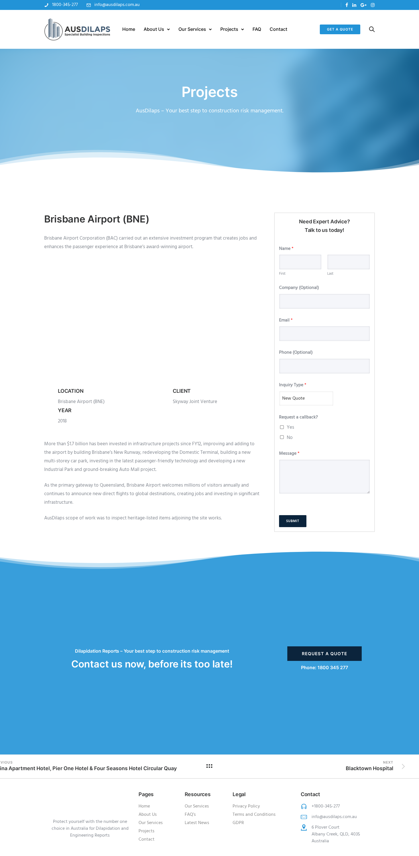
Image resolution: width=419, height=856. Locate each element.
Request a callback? (298, 417)
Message (289, 454)
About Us (154, 29)
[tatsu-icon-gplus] (364, 5)
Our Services (192, 29)
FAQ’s (190, 814)
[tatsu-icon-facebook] (346, 5)
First (282, 274)
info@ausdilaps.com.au (117, 5)
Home (128, 29)
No (290, 438)
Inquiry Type (292, 385)
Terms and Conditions (254, 814)
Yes (290, 427)
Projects (229, 29)
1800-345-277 (65, 5)
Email (286, 320)
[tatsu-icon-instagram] (373, 5)
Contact (278, 29)
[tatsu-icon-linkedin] (354, 5)
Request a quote (324, 653)
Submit (292, 521)
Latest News (197, 823)
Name (286, 249)
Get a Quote (340, 29)
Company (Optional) (299, 288)
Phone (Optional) (296, 353)
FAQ (257, 29)
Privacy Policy (246, 806)
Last (330, 274)
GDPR (238, 823)
